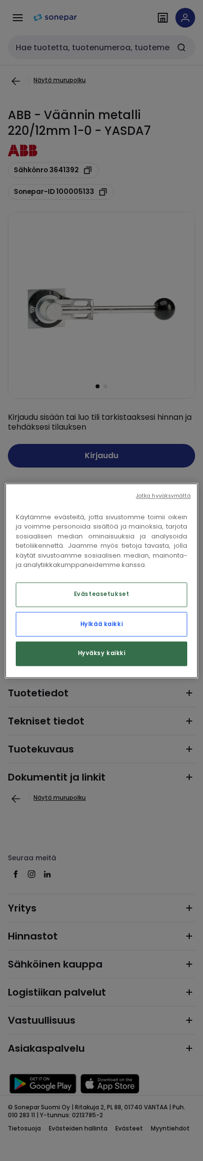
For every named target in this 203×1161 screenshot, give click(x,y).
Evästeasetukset (102, 594)
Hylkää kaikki (101, 624)
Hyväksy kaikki (102, 653)
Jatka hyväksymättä (163, 496)
